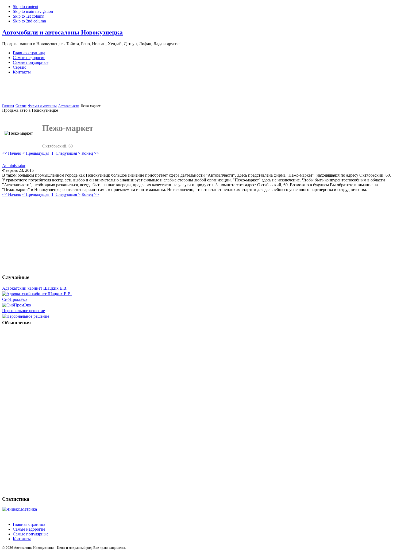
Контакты (22, 539)
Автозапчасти (68, 106)
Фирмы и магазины (42, 106)
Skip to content (25, 6)
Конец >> (90, 153)
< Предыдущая (36, 153)
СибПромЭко (14, 299)
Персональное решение (23, 310)
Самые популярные (30, 534)
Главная (8, 106)
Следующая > (67, 153)
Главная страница (29, 524)
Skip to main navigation (33, 11)
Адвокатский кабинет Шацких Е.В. (34, 288)
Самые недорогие (29, 529)
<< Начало (11, 153)
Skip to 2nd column (29, 21)
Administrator (13, 165)
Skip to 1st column (28, 16)
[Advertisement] (102, 90)
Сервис (21, 106)
